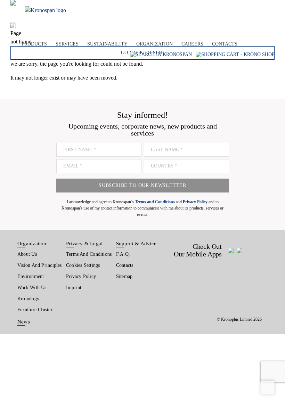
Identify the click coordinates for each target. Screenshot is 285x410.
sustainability (107, 44)
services (67, 44)
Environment (30, 276)
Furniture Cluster (34, 309)
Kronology (28, 298)
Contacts (124, 265)
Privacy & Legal (84, 243)
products (34, 44)
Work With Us (32, 287)
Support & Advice (136, 243)
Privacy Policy (81, 276)
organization (154, 44)
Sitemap (124, 276)
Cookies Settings (83, 265)
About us (27, 254)
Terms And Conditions (89, 254)
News (23, 322)
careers (192, 44)
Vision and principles (39, 265)
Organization (32, 243)
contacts (224, 44)
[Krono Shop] (235, 54)
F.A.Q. (123, 254)
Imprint (74, 287)
